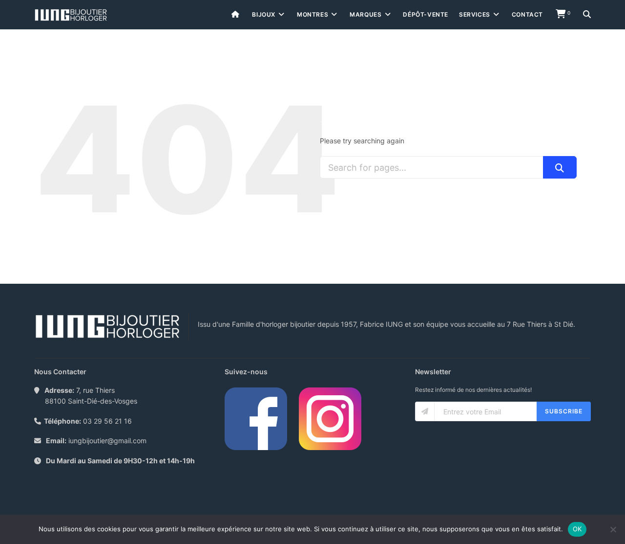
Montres (312, 14)
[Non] (613, 529)
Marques (365, 14)
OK (577, 529)
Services (474, 14)
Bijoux (263, 14)
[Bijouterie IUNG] (70, 15)
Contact (527, 14)
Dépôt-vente (425, 14)
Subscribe (564, 411)
